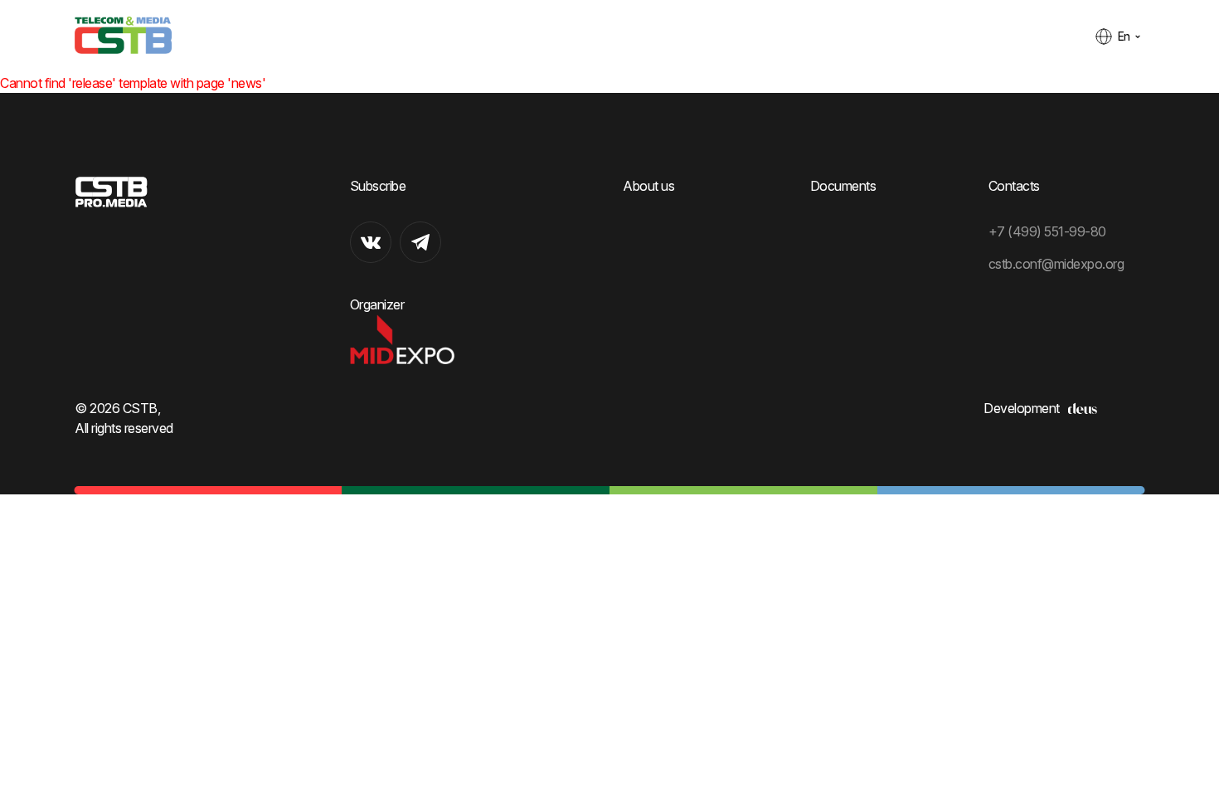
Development (1021, 408)
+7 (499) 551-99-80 (1047, 231)
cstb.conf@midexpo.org (1056, 263)
